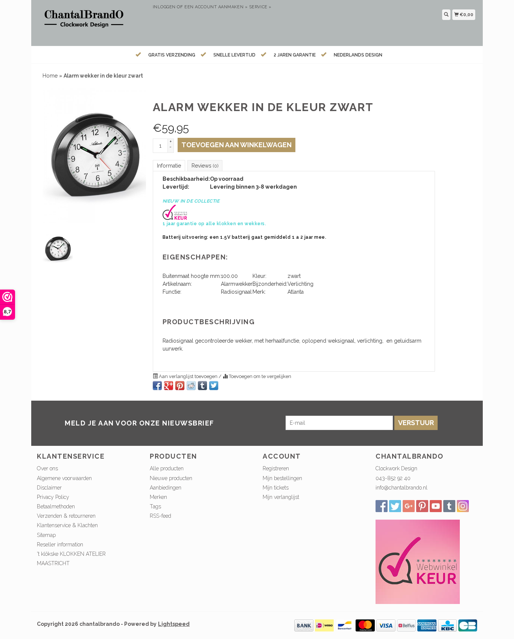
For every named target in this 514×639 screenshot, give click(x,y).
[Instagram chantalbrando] (463, 506)
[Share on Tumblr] (202, 385)
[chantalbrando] (92, 22)
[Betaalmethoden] (303, 625)
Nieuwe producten (171, 478)
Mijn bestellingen (282, 478)
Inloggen (164, 7)
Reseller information (60, 544)
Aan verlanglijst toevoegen (188, 376)
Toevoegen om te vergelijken (259, 376)
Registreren (276, 468)
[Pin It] (179, 385)
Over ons (47, 468)
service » (260, 7)
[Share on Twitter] (213, 385)
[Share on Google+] (168, 385)
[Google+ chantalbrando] (409, 506)
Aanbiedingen (165, 488)
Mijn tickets (276, 488)
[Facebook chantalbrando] (382, 506)
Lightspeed (174, 624)
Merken (158, 497)
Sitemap (46, 535)
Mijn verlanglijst (281, 497)
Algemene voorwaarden (64, 478)
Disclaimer (49, 488)
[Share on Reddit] (191, 385)
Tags (155, 506)
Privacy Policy (53, 497)
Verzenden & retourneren (66, 516)
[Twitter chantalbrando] (395, 506)
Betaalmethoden (56, 506)
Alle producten (167, 468)
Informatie (169, 166)
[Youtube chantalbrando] (436, 506)
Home (50, 76)
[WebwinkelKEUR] (418, 561)
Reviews (205, 166)
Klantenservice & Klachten (67, 525)
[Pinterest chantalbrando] (422, 506)
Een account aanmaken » (216, 7)
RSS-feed (160, 516)
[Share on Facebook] (157, 385)
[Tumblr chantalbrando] (449, 506)
